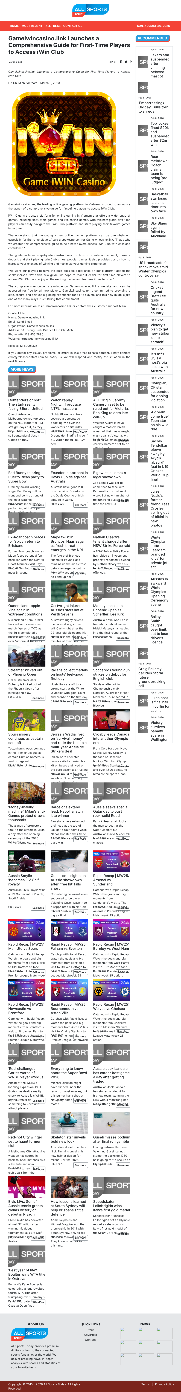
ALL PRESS (52, 26)
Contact (90, 1339)
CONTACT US (72, 26)
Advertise (90, 1334)
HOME (14, 26)
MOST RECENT (32, 26)
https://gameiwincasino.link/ (39, 338)
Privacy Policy (164, 1384)
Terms (145, 1384)
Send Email (24, 321)
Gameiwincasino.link (58, 306)
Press (90, 1330)
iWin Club (15, 215)
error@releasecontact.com (26, 357)
